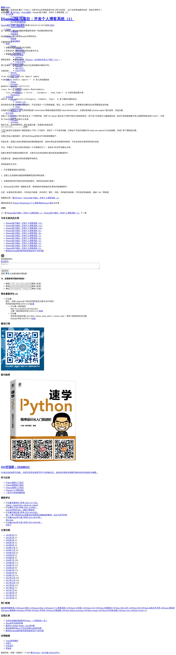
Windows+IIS (16, 111)
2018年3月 (10, 570)
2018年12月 (10, 548)
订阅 (3, 131)
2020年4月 (10, 540)
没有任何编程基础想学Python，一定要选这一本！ (27, 621)
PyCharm (14, 84)
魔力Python (5, 7)
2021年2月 (10, 538)
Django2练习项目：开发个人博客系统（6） (24, 238)
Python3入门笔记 (18, 17)
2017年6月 (10, 593)
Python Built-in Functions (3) (75, 610)
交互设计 (9, 646)
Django (13, 118)
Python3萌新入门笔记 (15, 483)
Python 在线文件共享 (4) (153, 608)
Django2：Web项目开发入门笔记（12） (42, 60)
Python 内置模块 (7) (106, 608)
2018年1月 (10, 575)
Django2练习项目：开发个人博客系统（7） (24, 236)
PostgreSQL (15, 75)
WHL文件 (15, 77)
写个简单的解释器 (18, 22)
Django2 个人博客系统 (33, 203)
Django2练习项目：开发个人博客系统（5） (24, 241)
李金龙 (8, 648)
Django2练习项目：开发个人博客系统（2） (37, 19)
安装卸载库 (15, 41)
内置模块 (14, 34)
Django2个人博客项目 (15, 490)
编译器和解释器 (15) (9, 608)
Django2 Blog (18, 203)
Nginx (17, 107)
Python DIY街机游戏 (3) (110, 610)
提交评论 (5, 271)
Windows (19, 48)
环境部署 (9, 97)
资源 (8, 44)
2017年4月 (10, 598)
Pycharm (9, 36)
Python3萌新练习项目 (15, 485)
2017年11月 (10, 580)
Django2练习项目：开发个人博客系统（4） (24, 243)
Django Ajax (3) (126, 610)
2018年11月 (10, 550)
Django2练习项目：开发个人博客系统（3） (62, 213)
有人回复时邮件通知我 (17, 274)
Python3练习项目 (18, 19)
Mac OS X (19, 50)
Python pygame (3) (93, 610)
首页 (8, 12)
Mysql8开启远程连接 (14, 623)
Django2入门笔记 (18, 24)
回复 (32, 304)
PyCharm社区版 (17, 55)
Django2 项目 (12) (25, 608)
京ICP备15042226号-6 (51, 653)
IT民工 (8, 643)
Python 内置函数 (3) (56, 610)
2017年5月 (10, 595)
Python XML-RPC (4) (122, 608)
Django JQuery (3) (140, 610)
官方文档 (9, 113)
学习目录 (9, 14)
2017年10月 (10, 583)
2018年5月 (10, 565)
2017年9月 (10, 585)
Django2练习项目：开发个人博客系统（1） (25, 213)
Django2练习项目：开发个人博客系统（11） (24, 226)
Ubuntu (18, 91)
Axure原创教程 (12, 641)
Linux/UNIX (20, 53)
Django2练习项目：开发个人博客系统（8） (24, 233)
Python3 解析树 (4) (10, 610)
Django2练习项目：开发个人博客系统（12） (24, 223)
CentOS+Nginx (17, 109)
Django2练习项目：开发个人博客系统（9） (24, 231)
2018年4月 (10, 568)
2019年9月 (10, 545)
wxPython (14, 122)
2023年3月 (10, 535)
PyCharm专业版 (17, 64)
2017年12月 (10, 578)
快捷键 (13, 39)
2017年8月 (10, 588)
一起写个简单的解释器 (15, 493)
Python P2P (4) (137, 608)
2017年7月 (10, 590)
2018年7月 (10, 560)
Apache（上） (21, 102)
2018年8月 (10, 558)
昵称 (8, 284)
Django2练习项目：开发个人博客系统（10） (24, 228)
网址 (8, 289)
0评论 (52, 25)
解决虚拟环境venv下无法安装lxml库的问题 (24, 628)
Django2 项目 (47, 203)
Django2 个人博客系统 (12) (58, 608)
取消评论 (5, 261)
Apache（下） (21, 104)
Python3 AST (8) (91, 608)
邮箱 (8, 286)
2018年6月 (10, 563)
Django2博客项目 (18, 27)
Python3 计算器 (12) (77, 608)
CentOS (18, 88)
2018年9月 (10, 555)
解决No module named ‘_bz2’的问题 (20, 626)
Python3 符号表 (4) (26, 610)
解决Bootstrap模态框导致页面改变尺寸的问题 (25, 251)
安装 (8, 80)
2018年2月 (10, 573)
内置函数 (14, 31)
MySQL (14, 73)
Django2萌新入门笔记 (15, 488)
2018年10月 (10, 553)
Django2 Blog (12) (39, 608)
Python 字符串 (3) (41, 610)
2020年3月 (10, 543)
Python (8, 29)
